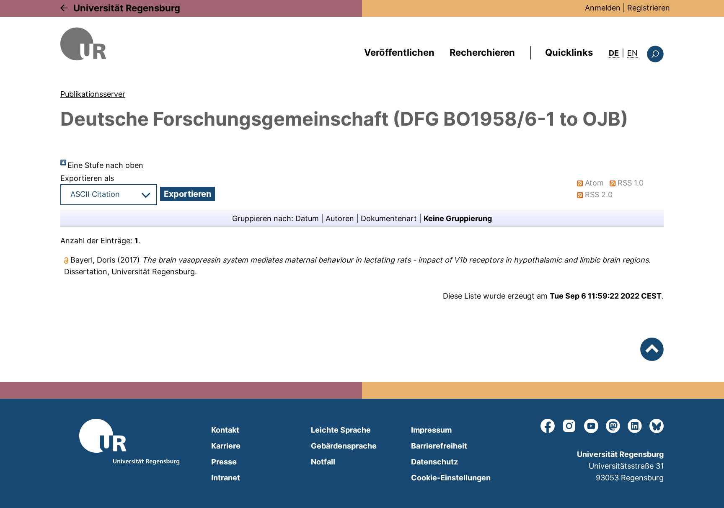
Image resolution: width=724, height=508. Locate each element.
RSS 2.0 (599, 194)
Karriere (225, 445)
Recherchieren (482, 52)
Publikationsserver (92, 94)
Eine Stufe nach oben (105, 165)
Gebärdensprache (344, 445)
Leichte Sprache (341, 429)
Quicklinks (569, 52)
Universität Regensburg (126, 8)
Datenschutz (434, 461)
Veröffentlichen (399, 52)
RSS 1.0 (631, 182)
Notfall (323, 461)
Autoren (340, 218)
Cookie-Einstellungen (451, 477)
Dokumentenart (389, 218)
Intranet (225, 477)
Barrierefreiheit (439, 445)
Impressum (431, 429)
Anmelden (603, 7)
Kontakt (225, 429)
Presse (224, 461)
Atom (594, 182)
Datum (307, 218)
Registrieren (648, 7)
